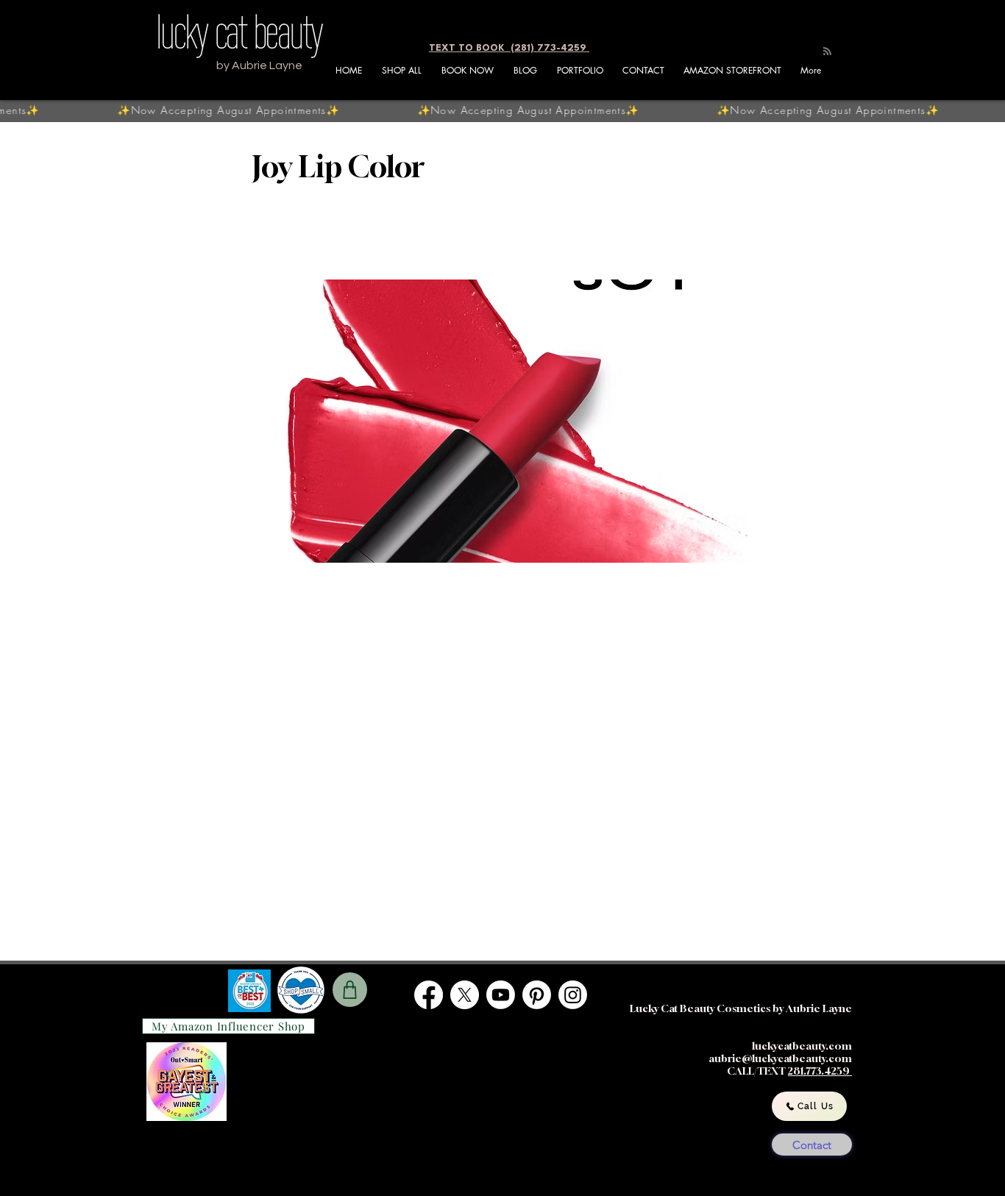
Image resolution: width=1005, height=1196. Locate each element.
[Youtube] (500, 994)
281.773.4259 (820, 1070)
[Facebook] (428, 994)
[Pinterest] (536, 994)
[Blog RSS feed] (827, 52)
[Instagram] (572, 994)
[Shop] (350, 989)
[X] (464, 994)
